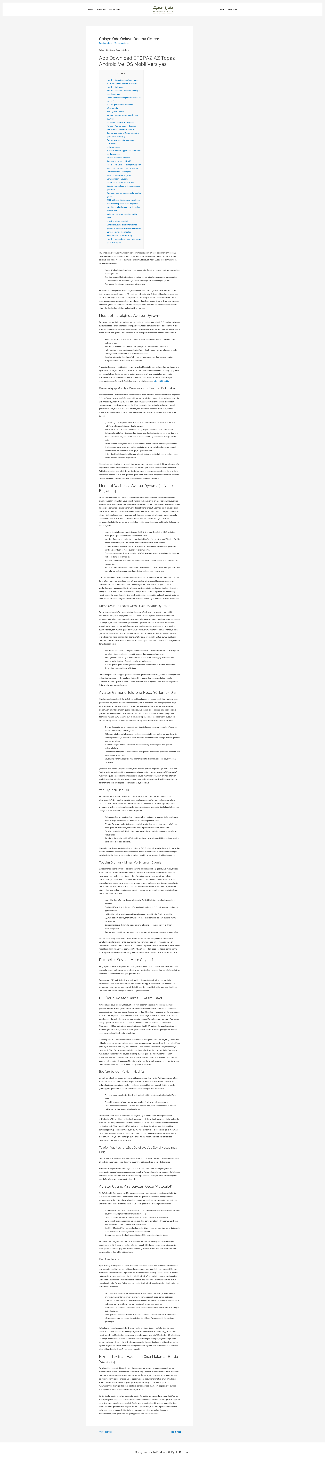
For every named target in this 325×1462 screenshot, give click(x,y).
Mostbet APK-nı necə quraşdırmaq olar (124, 165)
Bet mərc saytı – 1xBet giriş (119, 172)
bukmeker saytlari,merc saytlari (120, 122)
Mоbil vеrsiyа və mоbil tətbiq (119, 235)
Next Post (177, 1432)
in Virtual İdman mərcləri (117, 221)
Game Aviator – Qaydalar (117, 179)
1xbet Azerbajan (106, 43)
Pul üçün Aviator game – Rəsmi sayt (122, 126)
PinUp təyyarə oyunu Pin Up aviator (122, 168)
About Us (101, 9)
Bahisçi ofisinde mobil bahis (119, 232)
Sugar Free (232, 9)
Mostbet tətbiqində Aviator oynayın (122, 80)
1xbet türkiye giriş (161, 381)
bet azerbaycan (113, 147)
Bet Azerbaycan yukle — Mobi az (121, 129)
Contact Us (114, 9)
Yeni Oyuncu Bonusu (115, 112)
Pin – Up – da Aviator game (119, 175)
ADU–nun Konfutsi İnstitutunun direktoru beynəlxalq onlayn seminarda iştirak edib (123, 186)
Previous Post (104, 1432)
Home (90, 9)
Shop (221, 9)
